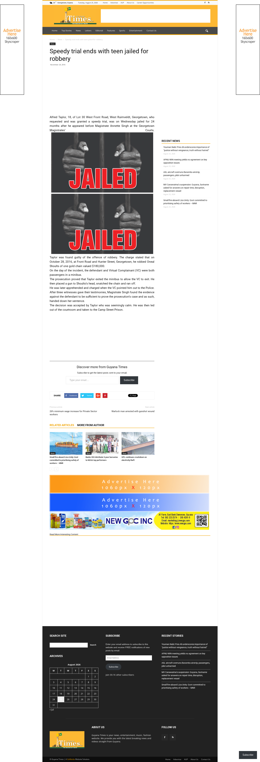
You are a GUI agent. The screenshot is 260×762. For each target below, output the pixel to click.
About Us (130, 3)
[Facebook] (205, 3)
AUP (122, 3)
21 (82, 693)
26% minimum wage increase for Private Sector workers (73, 413)
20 (75, 693)
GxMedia (71, 759)
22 (88, 693)
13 (75, 687)
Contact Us (151, 30)
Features (111, 30)
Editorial (99, 30)
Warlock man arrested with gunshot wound (132, 411)
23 (95, 693)
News (78, 30)
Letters (88, 30)
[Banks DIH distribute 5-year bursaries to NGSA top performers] (102, 443)
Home (105, 3)
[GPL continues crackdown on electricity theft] (138, 443)
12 (68, 687)
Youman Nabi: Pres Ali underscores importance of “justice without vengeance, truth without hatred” (186, 148)
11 (61, 687)
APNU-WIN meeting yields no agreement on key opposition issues (185, 161)
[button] (206, 31)
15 (88, 687)
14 (82, 687)
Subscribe (129, 380)
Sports (122, 30)
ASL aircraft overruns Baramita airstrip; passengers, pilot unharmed (181, 173)
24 (54, 699)
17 (54, 693)
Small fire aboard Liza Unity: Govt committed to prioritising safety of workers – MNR (64, 460)
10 (54, 687)
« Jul (52, 709)
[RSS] (208, 3)
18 (61, 693)
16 (95, 687)
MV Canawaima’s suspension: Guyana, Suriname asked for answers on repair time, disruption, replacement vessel (186, 187)
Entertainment (135, 30)
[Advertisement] (155, 16)
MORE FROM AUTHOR (90, 425)
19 (68, 693)
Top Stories (67, 30)
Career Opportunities (145, 3)
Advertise (114, 3)
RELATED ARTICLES (62, 425)
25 (61, 699)
